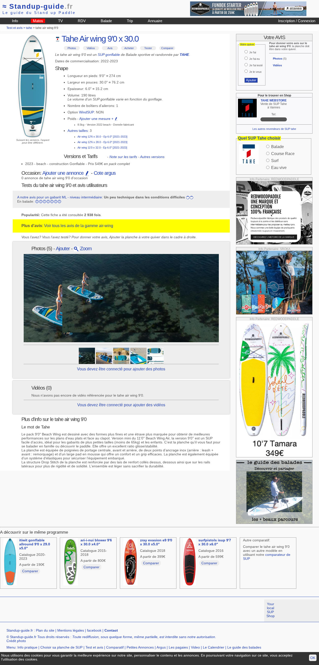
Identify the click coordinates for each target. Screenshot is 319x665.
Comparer (167, 48)
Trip (130, 21)
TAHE (184, 55)
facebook (94, 630)
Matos (38, 21)
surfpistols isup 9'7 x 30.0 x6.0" (214, 542)
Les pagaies (178, 647)
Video (195, 647)
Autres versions (152, 157)
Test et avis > (16, 28)
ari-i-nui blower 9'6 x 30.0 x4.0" (96, 542)
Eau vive (279, 168)
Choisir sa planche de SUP (61, 647)
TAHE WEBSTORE (274, 100)
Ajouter (63, 248)
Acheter (129, 48)
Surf (274, 161)
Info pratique (27, 647)
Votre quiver (247, 44)
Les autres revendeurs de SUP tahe (274, 128)
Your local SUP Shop (270, 610)
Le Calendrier (213, 647)
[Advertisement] (90, 610)
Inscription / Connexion (296, 21)
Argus (161, 647)
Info (15, 21)
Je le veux (255, 71)
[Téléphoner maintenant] (273, 119)
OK (312, 658)
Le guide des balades (244, 647)
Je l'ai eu (254, 58)
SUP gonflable (109, 55)
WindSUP (86, 112)
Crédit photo (16, 641)
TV (60, 21)
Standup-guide (37, 6)
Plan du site (45, 630)
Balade (106, 21)
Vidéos (91, 48)
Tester (148, 48)
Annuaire (155, 21)
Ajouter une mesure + (96, 119)
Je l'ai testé (256, 65)
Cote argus (105, 173)
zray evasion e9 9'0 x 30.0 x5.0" (156, 542)
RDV (82, 21)
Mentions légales (70, 630)
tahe (29, 28)
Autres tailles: (78, 131)
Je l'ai (252, 52)
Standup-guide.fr (19, 630)
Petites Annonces (140, 647)
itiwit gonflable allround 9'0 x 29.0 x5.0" (34, 544)
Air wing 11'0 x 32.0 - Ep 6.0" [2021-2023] (102, 147)
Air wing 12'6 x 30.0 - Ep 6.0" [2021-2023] (102, 136)
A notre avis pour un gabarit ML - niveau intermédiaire (59, 197)
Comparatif (115, 647)
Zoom (85, 248)
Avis (110, 48)
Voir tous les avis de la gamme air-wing (78, 226)
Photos (72, 48)
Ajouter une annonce (63, 173)
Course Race (283, 154)
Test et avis (94, 647)
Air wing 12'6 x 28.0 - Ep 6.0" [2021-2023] (102, 142)
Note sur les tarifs (123, 157)
